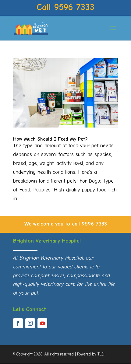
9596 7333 (94, 224)
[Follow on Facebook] (18, 323)
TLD (100, 354)
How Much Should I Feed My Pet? (50, 139)
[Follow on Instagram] (30, 323)
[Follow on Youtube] (42, 323)
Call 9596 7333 (65, 7)
